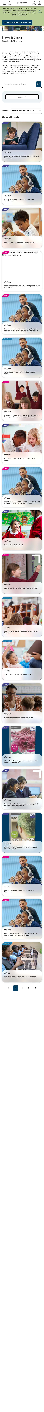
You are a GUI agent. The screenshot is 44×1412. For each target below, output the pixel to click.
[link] (34, 3)
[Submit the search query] (38, 84)
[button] (4, 3)
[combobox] (26, 111)
